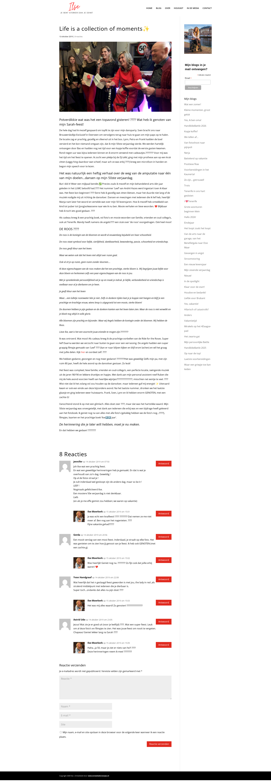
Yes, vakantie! (191, 303)
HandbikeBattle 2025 (195, 347)
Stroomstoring (192, 258)
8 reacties (79, 36)
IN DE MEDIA (193, 8)
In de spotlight (191, 281)
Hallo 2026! (190, 217)
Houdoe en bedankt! (195, 292)
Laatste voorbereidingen (197, 359)
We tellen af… (191, 137)
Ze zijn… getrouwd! (194, 179)
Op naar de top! (192, 353)
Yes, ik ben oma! (192, 120)
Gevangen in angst (194, 253)
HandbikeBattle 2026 (195, 125)
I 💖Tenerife (190, 201)
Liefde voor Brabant (194, 298)
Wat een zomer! (192, 104)
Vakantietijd (190, 320)
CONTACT (207, 8)
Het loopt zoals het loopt (197, 228)
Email (188, 78)
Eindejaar (189, 222)
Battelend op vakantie (195, 158)
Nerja (187, 152)
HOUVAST (178, 8)
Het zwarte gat (192, 336)
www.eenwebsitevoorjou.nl (98, 776)
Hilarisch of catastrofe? (196, 309)
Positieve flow (191, 164)
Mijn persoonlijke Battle (196, 342)
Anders (188, 315)
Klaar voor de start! (194, 286)
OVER (167, 8)
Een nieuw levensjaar (195, 264)
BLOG (158, 8)
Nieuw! (187, 275)
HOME (149, 8)
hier (83, 352)
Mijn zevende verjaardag (197, 270)
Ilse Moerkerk (95, 511)
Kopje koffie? (191, 131)
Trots (187, 185)
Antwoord (163, 463)
